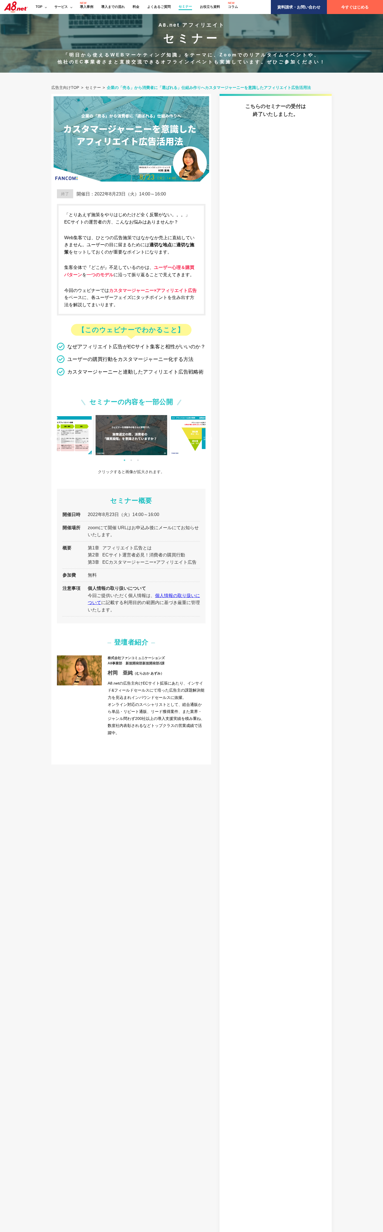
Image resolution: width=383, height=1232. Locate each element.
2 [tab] (131, 460)
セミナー (185, 6)
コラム (233, 7)
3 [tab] (138, 460)
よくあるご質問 (159, 7)
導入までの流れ (113, 7)
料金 (136, 7)
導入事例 (86, 7)
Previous (53, 439)
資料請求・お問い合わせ (298, 7)
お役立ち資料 (210, 7)
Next (210, 439)
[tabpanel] (131, 435)
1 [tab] (124, 460)
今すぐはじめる (355, 7)
